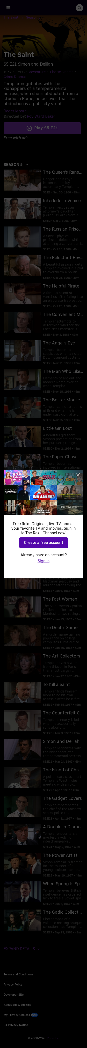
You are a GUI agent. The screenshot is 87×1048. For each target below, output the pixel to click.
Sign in (44, 561)
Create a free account (43, 543)
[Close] (78, 475)
